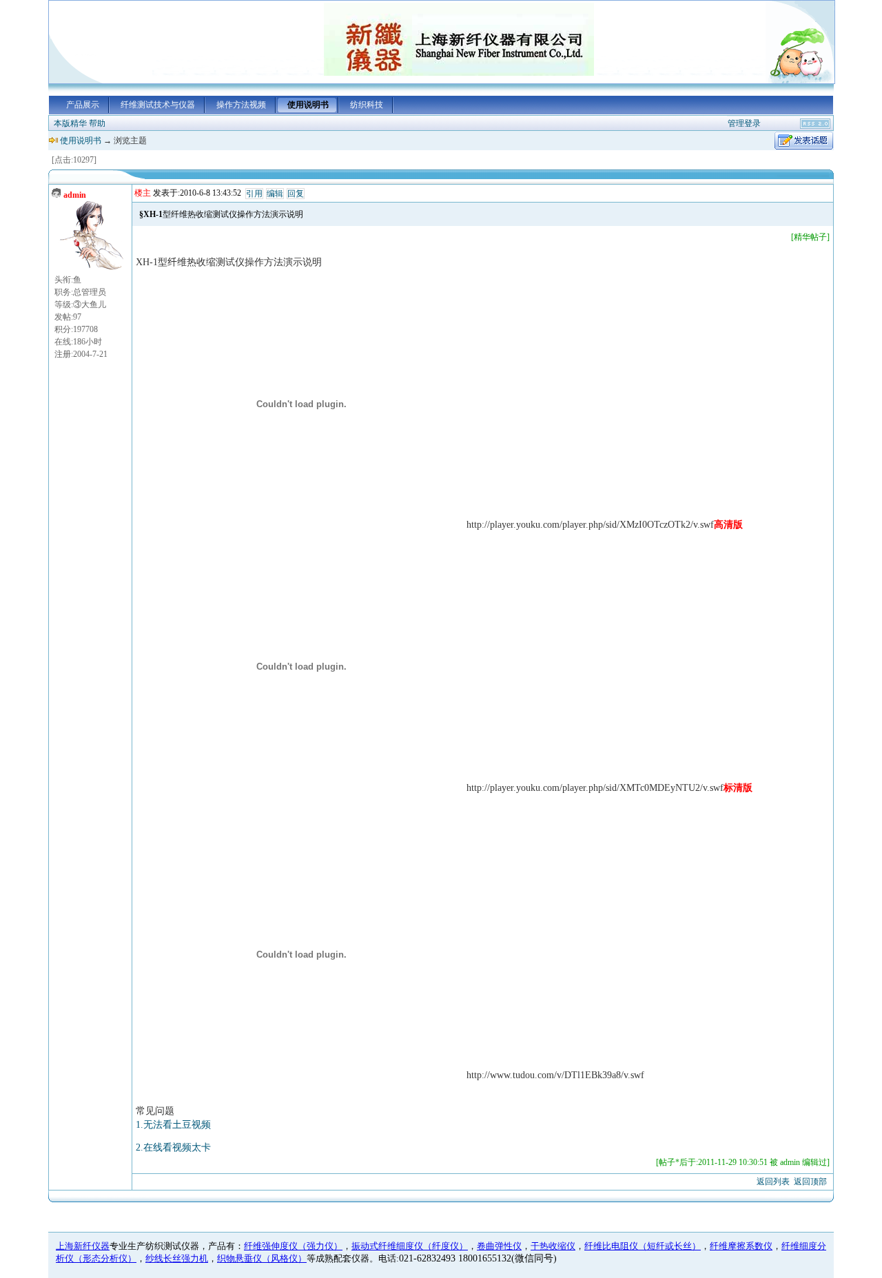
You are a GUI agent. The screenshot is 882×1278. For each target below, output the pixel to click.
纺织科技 (366, 105)
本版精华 (70, 123)
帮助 (97, 123)
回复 (295, 193)
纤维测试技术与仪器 (158, 105)
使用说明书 (308, 105)
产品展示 (82, 105)
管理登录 (744, 123)
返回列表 (773, 1181)
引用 (254, 193)
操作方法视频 (241, 105)
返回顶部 (810, 1181)
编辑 (275, 193)
